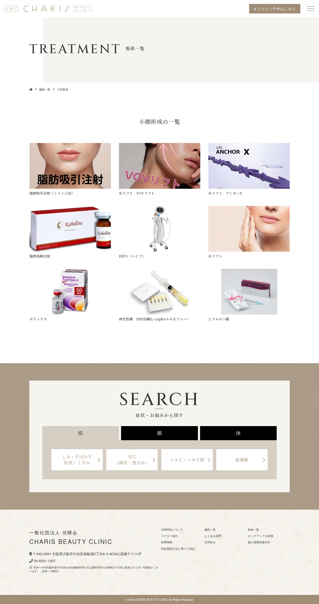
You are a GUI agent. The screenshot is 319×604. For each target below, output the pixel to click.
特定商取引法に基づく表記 (178, 549)
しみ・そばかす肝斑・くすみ (77, 459)
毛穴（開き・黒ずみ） (132, 459)
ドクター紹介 (169, 536)
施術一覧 (44, 89)
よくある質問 (212, 536)
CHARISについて (172, 529)
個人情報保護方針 (259, 542)
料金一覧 (253, 529)
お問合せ (210, 542)
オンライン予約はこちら (275, 8)
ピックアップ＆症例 (260, 536)
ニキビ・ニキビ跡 (187, 459)
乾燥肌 (241, 459)
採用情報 (166, 542)
